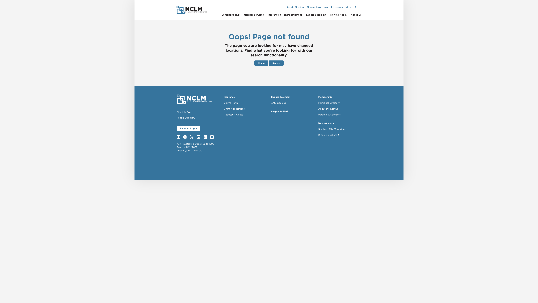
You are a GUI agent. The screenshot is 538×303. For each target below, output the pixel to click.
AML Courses (278, 103)
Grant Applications (234, 108)
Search (276, 63)
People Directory (295, 7)
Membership (325, 97)
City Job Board (314, 7)
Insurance (229, 97)
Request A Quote (233, 114)
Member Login (188, 128)
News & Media (338, 14)
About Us (356, 14)
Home (261, 63)
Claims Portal (231, 103)
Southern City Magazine (331, 129)
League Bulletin (280, 111)
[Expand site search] (356, 7)
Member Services (254, 14)
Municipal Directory (329, 103)
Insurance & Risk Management (285, 14)
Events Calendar (280, 97)
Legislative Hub (231, 14)
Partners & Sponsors (329, 114)
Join (326, 7)
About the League (328, 108)
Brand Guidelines (327, 135)
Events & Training (316, 14)
